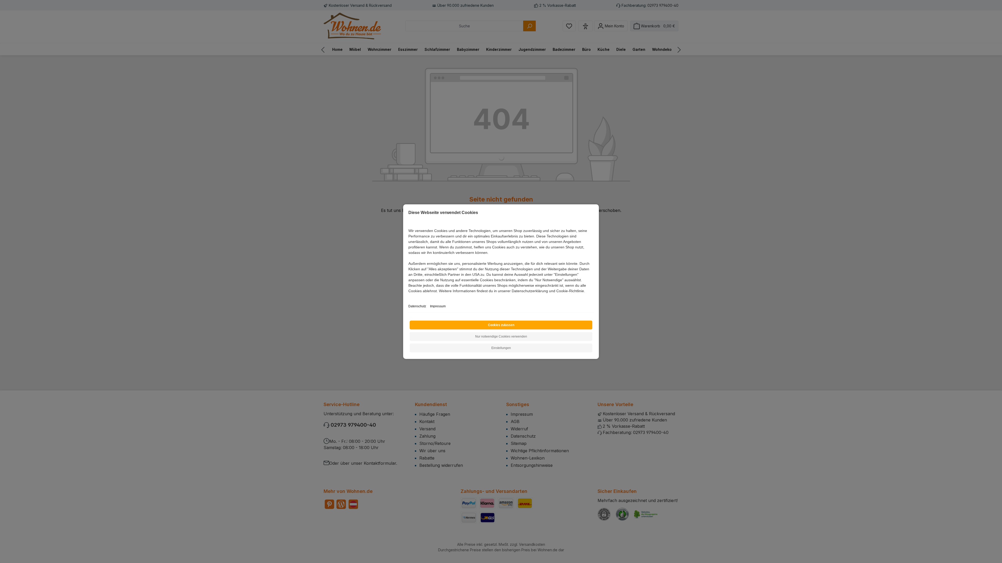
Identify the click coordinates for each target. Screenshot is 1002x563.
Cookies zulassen (501, 325)
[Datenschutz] (408, 297)
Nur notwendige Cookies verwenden (501, 336)
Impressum (438, 306)
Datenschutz (417, 306)
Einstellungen (501, 348)
